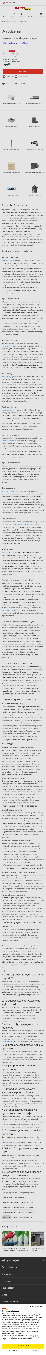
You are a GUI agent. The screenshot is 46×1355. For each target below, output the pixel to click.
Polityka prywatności (37, 1306)
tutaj (30, 1339)
